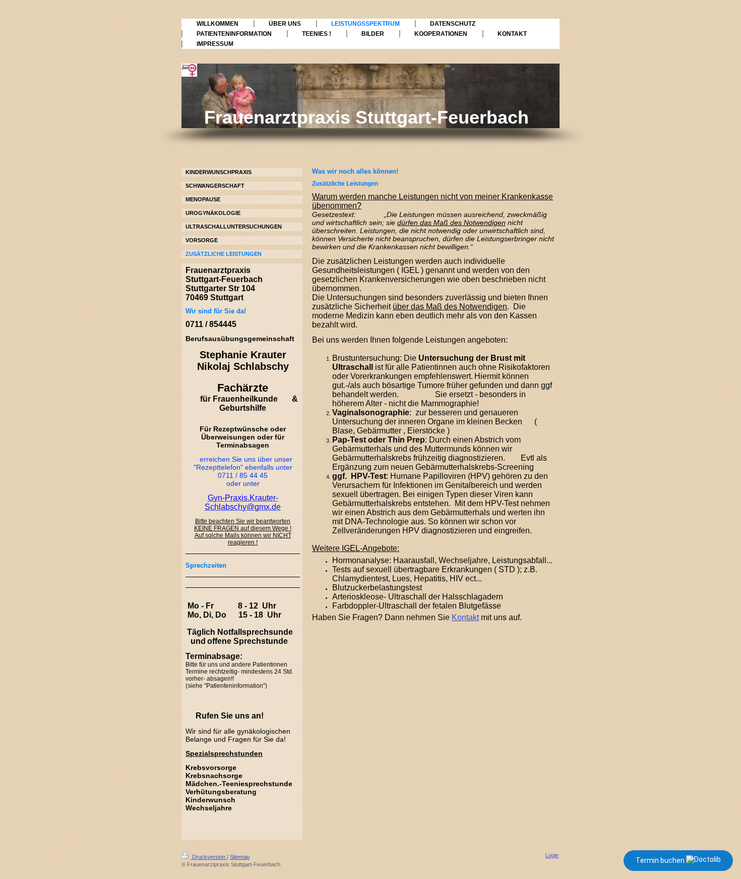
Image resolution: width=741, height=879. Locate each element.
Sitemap (240, 857)
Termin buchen (661, 860)
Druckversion (209, 857)
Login (552, 855)
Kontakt (465, 617)
